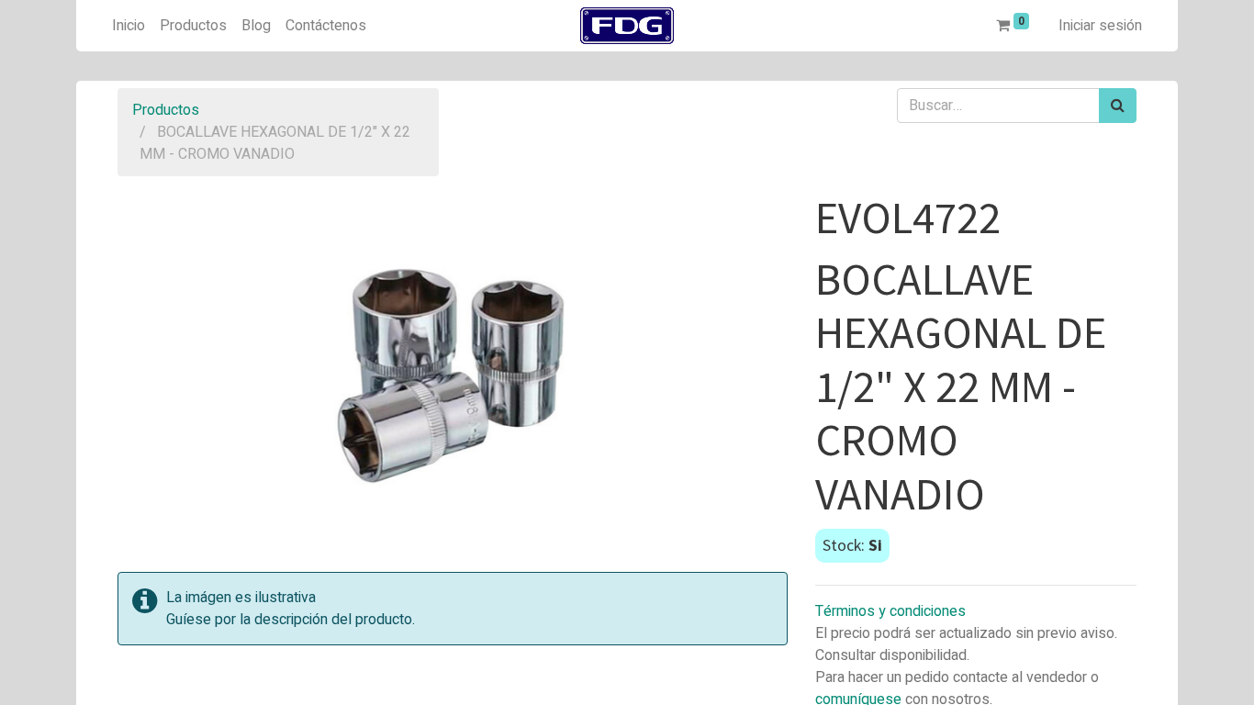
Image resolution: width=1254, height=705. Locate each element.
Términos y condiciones (890, 611)
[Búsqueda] (1117, 105)
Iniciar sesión (1100, 26)
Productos (165, 110)
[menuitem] (128, 25)
